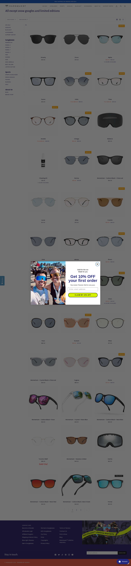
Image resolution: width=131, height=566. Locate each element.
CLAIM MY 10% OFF (83, 295)
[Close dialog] (97, 264)
